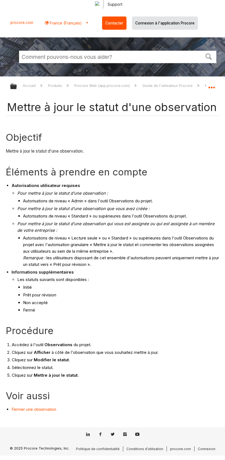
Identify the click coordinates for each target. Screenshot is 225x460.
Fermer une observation (34, 409)
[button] (208, 56)
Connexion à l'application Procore (165, 23)
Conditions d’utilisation (144, 449)
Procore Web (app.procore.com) (102, 85)
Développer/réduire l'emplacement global (211, 85)
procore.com (21, 22)
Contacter (114, 23)
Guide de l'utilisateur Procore (167, 85)
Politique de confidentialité (98, 449)
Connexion (206, 449)
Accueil (30, 85)
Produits (55, 85)
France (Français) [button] (65, 23)
